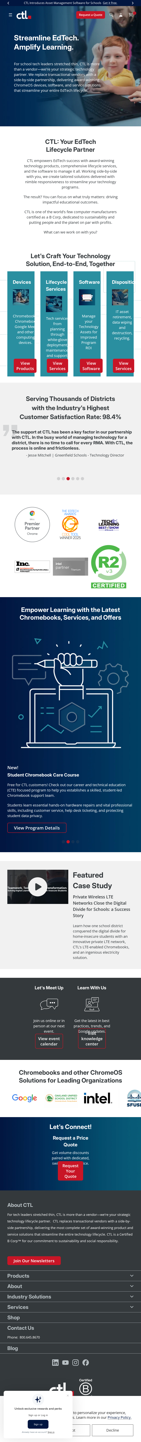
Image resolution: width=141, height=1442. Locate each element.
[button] (58, 478)
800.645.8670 (30, 1337)
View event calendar (49, 1041)
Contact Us (20, 1328)
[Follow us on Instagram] (75, 1362)
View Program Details (37, 828)
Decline (112, 1430)
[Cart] (131, 19)
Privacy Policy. (119, 1417)
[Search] (111, 19)
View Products (25, 365)
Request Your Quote (70, 1171)
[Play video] (37, 886)
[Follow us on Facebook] (85, 1362)
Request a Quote (90, 19)
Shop (13, 1317)
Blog (12, 1348)
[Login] (120, 19)
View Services (57, 365)
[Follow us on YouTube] (65, 1362)
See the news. (89, 7)
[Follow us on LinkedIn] (55, 1362)
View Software (91, 365)
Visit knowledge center (92, 1038)
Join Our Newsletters (34, 1260)
